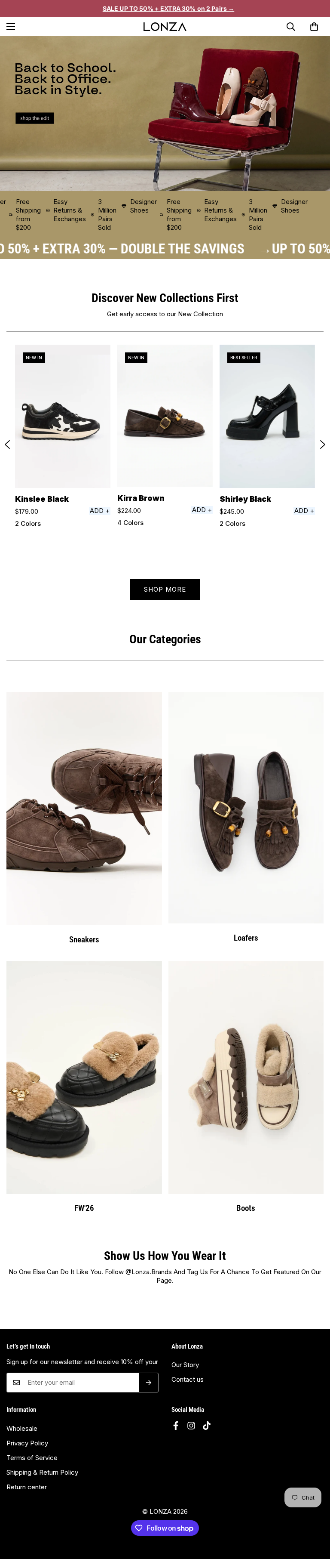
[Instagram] (191, 1425)
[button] (314, 26)
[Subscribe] (149, 1382)
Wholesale (21, 1428)
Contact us (187, 1379)
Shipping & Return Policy (42, 1472)
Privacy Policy (27, 1443)
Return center (26, 1487)
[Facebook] (175, 1425)
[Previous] (7, 444)
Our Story (185, 1365)
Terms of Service (32, 1458)
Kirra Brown (141, 498)
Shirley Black (245, 498)
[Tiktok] (206, 1425)
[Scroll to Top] (313, 1521)
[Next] (322, 444)
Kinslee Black (42, 498)
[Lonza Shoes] (165, 26)
